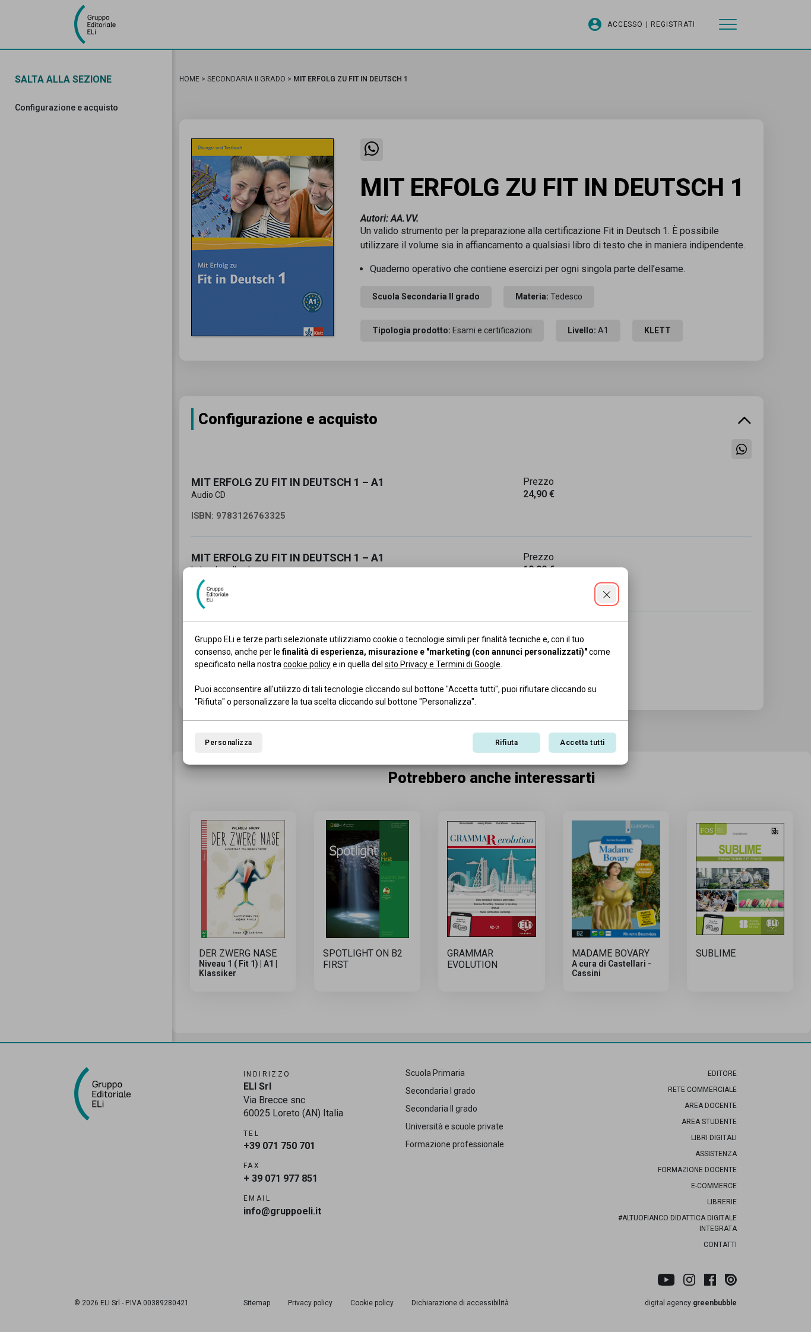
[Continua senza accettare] (606, 594)
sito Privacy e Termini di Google (442, 664)
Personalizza (228, 742)
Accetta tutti (582, 742)
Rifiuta (506, 742)
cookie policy (307, 664)
